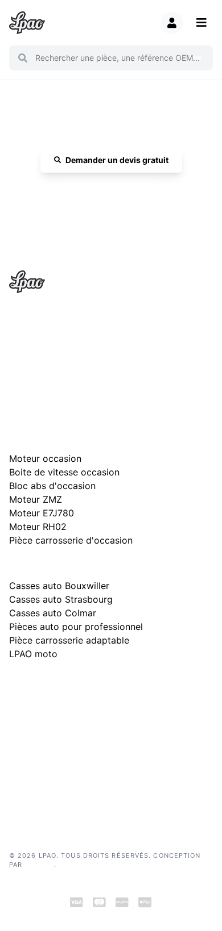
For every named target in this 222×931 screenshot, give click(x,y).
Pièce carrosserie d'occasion (71, 540)
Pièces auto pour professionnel (76, 626)
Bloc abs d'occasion (52, 485)
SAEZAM (39, 865)
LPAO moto (33, 653)
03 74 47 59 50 (117, 193)
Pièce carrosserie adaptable (69, 640)
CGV (16, 751)
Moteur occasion (45, 458)
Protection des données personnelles (67, 768)
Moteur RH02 (38, 526)
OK (197, 58)
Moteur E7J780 (41, 513)
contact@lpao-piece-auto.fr (66, 360)
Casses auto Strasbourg (61, 599)
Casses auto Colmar (52, 613)
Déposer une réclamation (116, 684)
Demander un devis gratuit (116, 160)
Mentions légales (36, 734)
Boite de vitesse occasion (64, 472)
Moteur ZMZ (35, 499)
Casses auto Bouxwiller (59, 585)
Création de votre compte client (59, 785)
